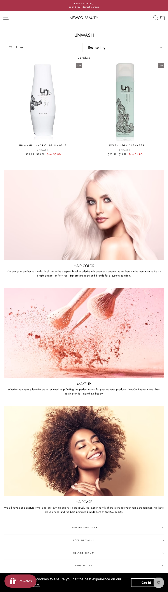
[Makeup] (84, 333)
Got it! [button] (146, 582)
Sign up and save (84, 527)
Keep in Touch (84, 540)
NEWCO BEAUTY (84, 552)
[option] (84, 5)
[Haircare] (84, 451)
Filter (19, 47)
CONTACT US (84, 565)
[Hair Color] (84, 215)
